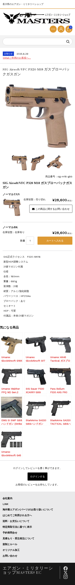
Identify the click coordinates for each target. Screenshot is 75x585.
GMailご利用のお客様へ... (17, 57)
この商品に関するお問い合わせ (52, 209)
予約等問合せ (10, 532)
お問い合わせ (10, 555)
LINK (5, 504)
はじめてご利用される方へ (17, 515)
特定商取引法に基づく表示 (17, 526)
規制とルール (10, 544)
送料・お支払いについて (16, 521)
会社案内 (7, 498)
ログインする (37, 476)
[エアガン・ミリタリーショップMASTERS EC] (37, 18)
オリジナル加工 (11, 550)
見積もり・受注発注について (18, 538)
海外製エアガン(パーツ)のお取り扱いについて (28, 509)
